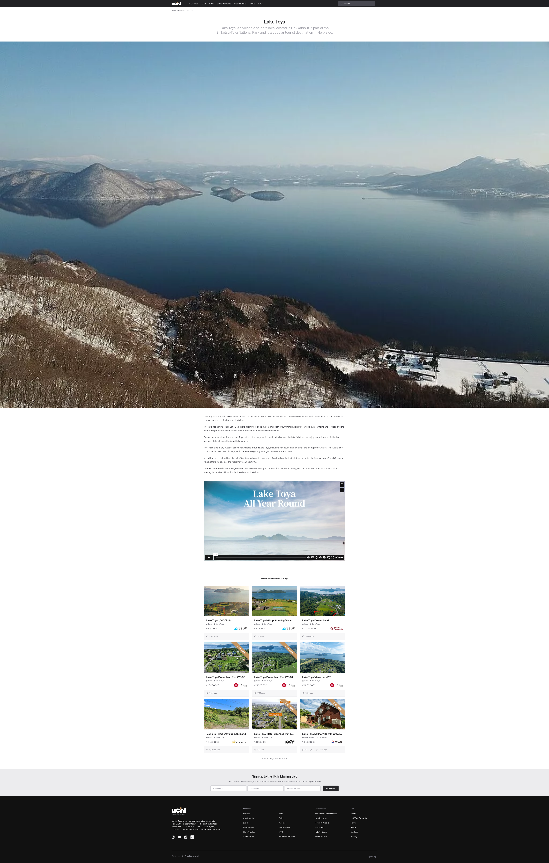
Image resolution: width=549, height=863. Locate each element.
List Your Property (359, 818)
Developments (224, 3)
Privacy (354, 836)
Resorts (181, 10)
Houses (246, 813)
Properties (247, 808)
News (252, 3)
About (353, 813)
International (240, 3)
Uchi (352, 808)
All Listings (193, 3)
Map (204, 3)
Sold (211, 3)
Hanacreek (320, 827)
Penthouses (248, 827)
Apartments (248, 818)
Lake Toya (189, 10)
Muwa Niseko (321, 836)
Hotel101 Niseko (322, 822)
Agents (282, 822)
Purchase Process (287, 836)
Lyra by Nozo (321, 818)
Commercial (248, 836)
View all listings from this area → (274, 759)
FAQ (260, 3)
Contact (354, 832)
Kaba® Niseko (321, 832)
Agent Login (372, 857)
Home (174, 10)
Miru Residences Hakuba (326, 813)
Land (245, 822)
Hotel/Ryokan (249, 832)
